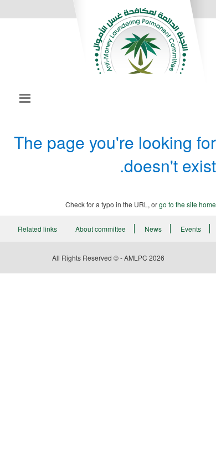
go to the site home (187, 204)
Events (191, 228)
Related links (37, 228)
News (153, 228)
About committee (100, 228)
